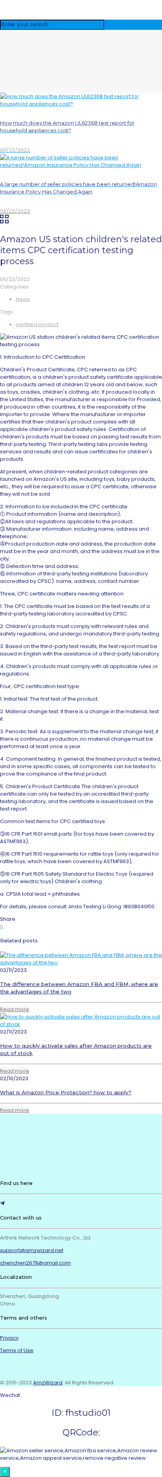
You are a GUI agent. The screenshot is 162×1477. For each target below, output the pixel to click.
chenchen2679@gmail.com (35, 1263)
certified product (37, 324)
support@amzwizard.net (31, 1250)
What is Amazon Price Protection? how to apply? (65, 1092)
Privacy (9, 1338)
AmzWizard (48, 1382)
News (23, 299)
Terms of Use (16, 1350)
